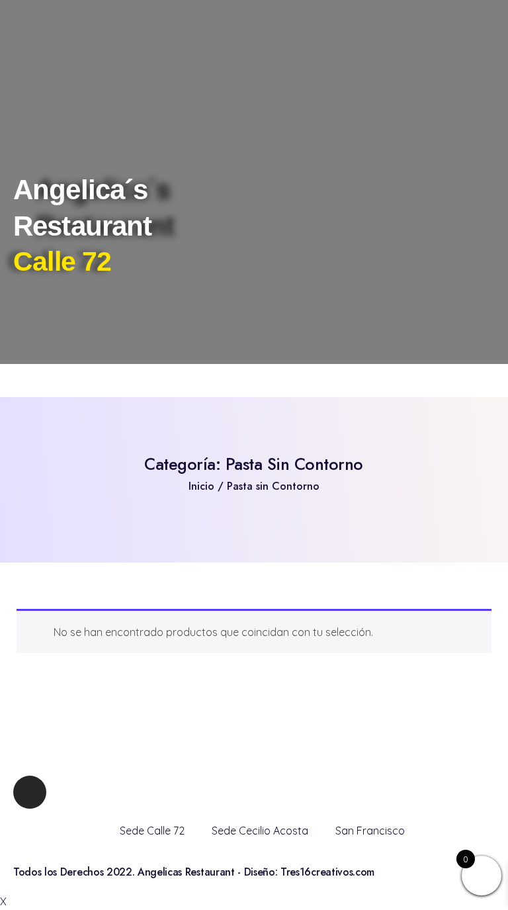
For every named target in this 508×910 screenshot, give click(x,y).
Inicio (201, 486)
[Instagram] (29, 792)
